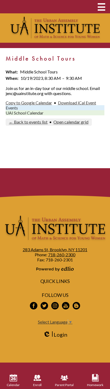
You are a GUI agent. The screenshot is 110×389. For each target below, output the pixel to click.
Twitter (44, 305)
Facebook (33, 305)
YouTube (65, 305)
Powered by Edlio (55, 269)
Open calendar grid (70, 121)
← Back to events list (28, 121)
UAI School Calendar (25, 112)
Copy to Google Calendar (29, 102)
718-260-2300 (61, 254)
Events (12, 107)
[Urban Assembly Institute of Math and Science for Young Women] (55, 28)
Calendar (13, 385)
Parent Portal (64, 385)
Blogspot (76, 305)
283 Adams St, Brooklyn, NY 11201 (55, 249)
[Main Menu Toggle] (101, 7)
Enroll (37, 385)
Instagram (55, 305)
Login (55, 334)
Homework (95, 385)
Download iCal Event (77, 102)
